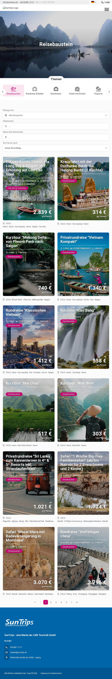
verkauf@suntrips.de (18, 652)
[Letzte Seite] (77, 602)
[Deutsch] (94, 2)
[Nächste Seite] (71, 602)
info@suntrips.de (10, 2)
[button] (3, 92)
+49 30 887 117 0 (27, 2)
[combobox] (56, 137)
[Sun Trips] (19, 622)
